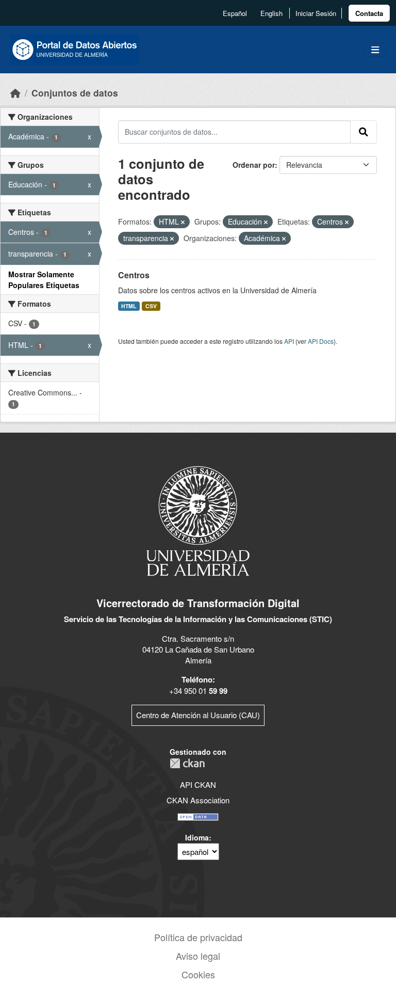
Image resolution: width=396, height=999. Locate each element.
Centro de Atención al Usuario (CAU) (198, 714)
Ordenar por (254, 165)
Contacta (369, 13)
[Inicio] (15, 92)
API (289, 341)
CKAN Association (198, 800)
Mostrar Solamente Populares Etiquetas (43, 279)
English (271, 13)
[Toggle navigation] (375, 49)
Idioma (197, 837)
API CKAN (198, 784)
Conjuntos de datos (74, 92)
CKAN (187, 763)
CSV (151, 306)
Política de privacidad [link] (198, 937)
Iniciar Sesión (315, 13)
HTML (128, 306)
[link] (369, 13)
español (235, 13)
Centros (134, 275)
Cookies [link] (198, 974)
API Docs (321, 341)
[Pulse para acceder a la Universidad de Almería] (198, 520)
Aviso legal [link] (198, 955)
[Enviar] (363, 131)
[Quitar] (183, 222)
